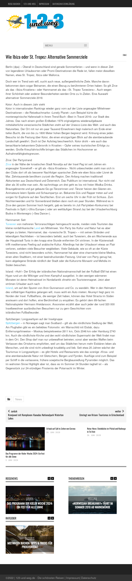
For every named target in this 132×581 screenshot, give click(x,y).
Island (9, 288)
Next (52, 478)
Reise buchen (14, 3)
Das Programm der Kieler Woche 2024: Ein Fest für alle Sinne (25, 455)
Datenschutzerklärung (63, 3)
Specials (92, 498)
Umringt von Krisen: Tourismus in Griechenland (101, 415)
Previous (49, 478)
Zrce (8, 164)
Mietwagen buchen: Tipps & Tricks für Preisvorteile (29, 545)
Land (37, 228)
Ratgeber (30, 538)
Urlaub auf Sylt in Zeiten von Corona (60, 428)
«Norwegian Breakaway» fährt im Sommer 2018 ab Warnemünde (92, 505)
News (18, 399)
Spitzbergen (13, 323)
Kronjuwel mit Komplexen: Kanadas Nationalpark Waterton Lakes (35, 416)
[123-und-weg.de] (35, 31)
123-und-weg (30, 3)
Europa (29, 498)
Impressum (44, 3)
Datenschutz (88, 578)
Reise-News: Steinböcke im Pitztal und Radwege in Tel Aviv (106, 430)
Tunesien (11, 224)
